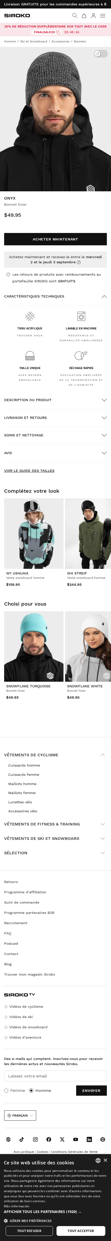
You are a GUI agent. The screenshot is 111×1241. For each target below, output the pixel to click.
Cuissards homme (24, 765)
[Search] (75, 16)
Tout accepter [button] (81, 1231)
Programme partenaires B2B (29, 913)
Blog (8, 964)
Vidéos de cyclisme (26, 1006)
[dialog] (55, 1197)
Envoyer (91, 1091)
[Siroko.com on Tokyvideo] (103, 1139)
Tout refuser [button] (29, 1231)
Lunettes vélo (20, 802)
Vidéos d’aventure (25, 1037)
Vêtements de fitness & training (42, 824)
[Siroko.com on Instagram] (35, 1139)
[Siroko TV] (8, 1139)
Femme (17, 1090)
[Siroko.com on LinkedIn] (89, 1139)
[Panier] (84, 15)
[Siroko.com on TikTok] (22, 1139)
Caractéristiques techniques (34, 296)
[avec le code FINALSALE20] (58, 32)
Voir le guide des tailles (29, 471)
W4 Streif (77, 573)
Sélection (15, 852)
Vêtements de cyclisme (31, 754)
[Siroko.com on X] (62, 1139)
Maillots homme (22, 784)
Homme (43, 1090)
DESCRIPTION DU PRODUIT (28, 400)
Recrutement (15, 923)
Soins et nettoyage (23, 435)
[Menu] (103, 16)
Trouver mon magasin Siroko (29, 974)
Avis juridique (24, 1152)
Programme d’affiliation (25, 892)
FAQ (7, 933)
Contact (11, 954)
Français (20, 1115)
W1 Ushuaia (17, 573)
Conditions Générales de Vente (74, 1152)
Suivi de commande (21, 902)
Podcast (11, 943)
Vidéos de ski (21, 1017)
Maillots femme (22, 793)
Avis (8, 453)
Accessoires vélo (22, 811)
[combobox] (98, 1160)
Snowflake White (85, 686)
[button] (55, 1212)
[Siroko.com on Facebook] (49, 1139)
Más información (16, 1206)
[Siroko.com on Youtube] (76, 1139)
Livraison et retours (25, 418)
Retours (11, 882)
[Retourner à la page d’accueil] (17, 15)
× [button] (105, 1160)
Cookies (42, 1152)
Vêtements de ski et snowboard (42, 838)
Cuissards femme (23, 774)
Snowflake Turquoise (28, 686)
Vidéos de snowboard (28, 1027)
